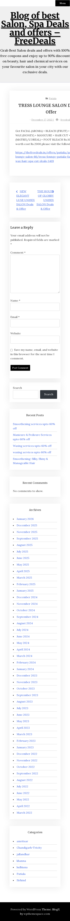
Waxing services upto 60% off (32, 445)
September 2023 (27, 695)
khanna (21, 860)
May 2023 (23, 721)
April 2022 (23, 806)
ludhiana (22, 867)
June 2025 (23, 558)
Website (15, 333)
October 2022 (26, 766)
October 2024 (26, 610)
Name (15, 300)
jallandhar (23, 854)
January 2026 (25, 519)
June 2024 (23, 636)
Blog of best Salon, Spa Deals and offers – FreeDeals (35, 28)
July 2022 (22, 786)
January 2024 (25, 669)
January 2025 (25, 590)
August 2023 (25, 701)
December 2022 (27, 753)
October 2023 (26, 688)
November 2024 (27, 603)
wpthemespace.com (37, 913)
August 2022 (25, 780)
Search (17, 387)
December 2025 (27, 525)
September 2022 (27, 773)
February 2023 (26, 740)
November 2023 (27, 682)
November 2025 (27, 532)
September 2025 (27, 538)
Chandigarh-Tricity (29, 847)
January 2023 (25, 747)
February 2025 (26, 584)
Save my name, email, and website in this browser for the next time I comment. (34, 354)
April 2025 (23, 571)
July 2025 (22, 551)
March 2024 (24, 656)
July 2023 (22, 708)
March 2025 (24, 577)
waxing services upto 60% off (32, 452)
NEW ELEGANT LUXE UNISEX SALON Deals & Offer (25, 200)
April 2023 (23, 727)
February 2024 (26, 662)
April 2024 (23, 649)
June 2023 (23, 714)
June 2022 (23, 793)
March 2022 (24, 812)
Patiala (52, 98)
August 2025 (24, 545)
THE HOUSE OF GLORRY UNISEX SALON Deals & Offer (45, 200)
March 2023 (24, 734)
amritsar (22, 841)
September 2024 (27, 616)
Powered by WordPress (26, 909)
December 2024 (27, 597)
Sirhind (21, 880)
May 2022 (23, 799)
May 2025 (23, 564)
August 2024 (25, 623)
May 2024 (23, 642)
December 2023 (27, 675)
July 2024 (22, 629)
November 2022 (27, 760)
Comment (17, 252)
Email (15, 317)
